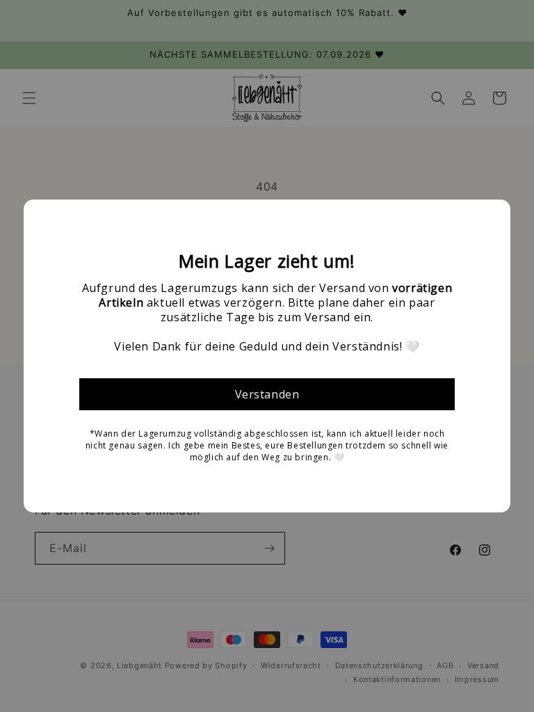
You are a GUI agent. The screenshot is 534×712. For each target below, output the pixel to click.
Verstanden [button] (267, 394)
